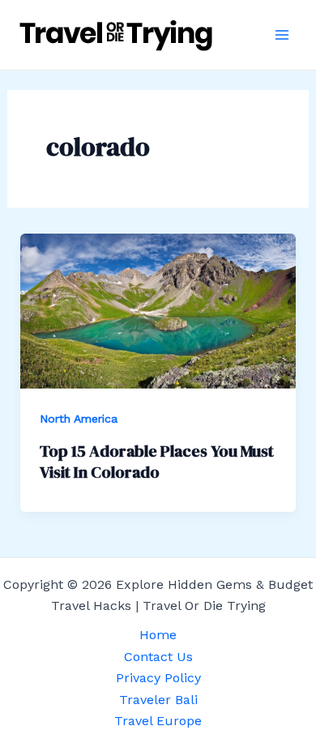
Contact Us (158, 656)
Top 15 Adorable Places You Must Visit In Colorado (157, 461)
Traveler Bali (158, 699)
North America (78, 418)
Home (158, 634)
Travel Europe (158, 720)
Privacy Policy (158, 677)
